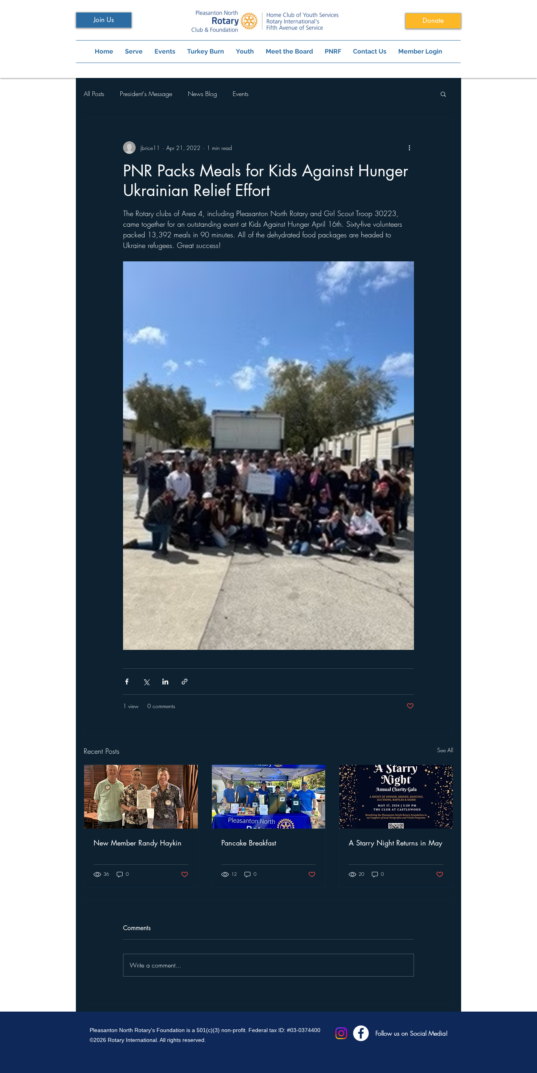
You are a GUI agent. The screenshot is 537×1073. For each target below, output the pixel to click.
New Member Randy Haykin (138, 842)
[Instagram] (341, 1033)
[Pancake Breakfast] (269, 797)
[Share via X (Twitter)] (146, 681)
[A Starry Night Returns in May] (396, 797)
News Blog (202, 93)
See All (445, 750)
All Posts (94, 93)
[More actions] (409, 147)
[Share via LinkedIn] (165, 681)
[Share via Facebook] (127, 681)
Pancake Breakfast (248, 842)
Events (240, 93)
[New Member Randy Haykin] (141, 797)
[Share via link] (184, 681)
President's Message (146, 93)
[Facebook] (361, 1033)
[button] (443, 94)
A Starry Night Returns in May (395, 842)
